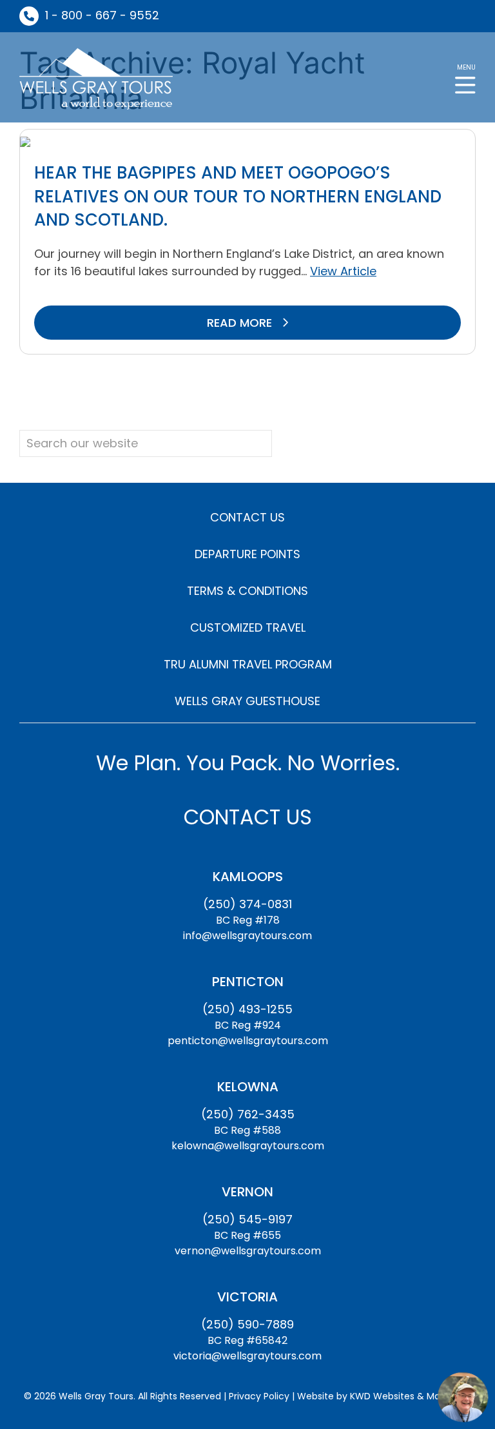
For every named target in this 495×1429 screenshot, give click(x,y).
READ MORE (241, 323)
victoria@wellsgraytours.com (247, 1355)
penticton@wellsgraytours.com (248, 1040)
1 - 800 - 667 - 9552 (102, 15)
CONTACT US (247, 517)
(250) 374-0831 (247, 904)
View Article (343, 271)
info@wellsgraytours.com (247, 935)
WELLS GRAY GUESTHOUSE (247, 701)
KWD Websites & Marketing (410, 1396)
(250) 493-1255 (247, 1009)
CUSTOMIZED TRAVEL (248, 627)
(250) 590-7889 (247, 1324)
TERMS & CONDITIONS (247, 591)
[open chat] (463, 1397)
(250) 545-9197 (247, 1219)
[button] (465, 78)
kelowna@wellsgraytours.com (247, 1145)
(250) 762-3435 (248, 1114)
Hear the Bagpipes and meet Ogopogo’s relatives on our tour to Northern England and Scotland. (238, 196)
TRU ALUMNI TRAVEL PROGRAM (248, 664)
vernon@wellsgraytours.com (248, 1250)
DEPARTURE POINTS (247, 554)
